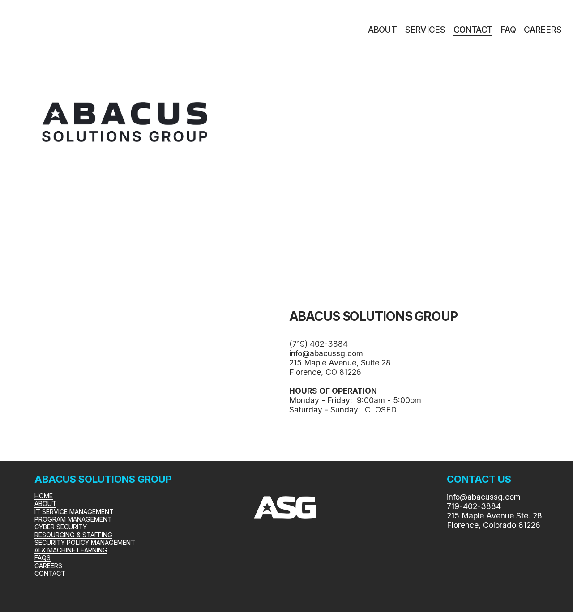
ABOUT (382, 30)
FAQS (42, 557)
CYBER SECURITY (60, 527)
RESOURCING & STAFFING (73, 535)
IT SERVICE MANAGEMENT (74, 511)
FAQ (508, 30)
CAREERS (543, 30)
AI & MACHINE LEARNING (70, 550)
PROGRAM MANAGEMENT (73, 519)
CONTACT (473, 30)
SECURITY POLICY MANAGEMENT (84, 542)
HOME (43, 496)
